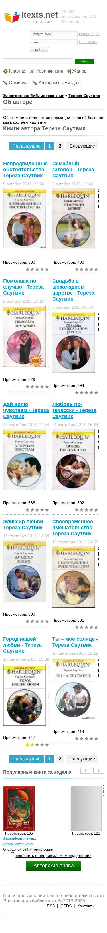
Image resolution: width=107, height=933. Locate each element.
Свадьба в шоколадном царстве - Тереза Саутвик (73, 290)
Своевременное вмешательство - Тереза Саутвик (74, 527)
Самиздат (19, 82)
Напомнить (88, 42)
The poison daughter (45, 789)
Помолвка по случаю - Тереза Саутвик (23, 287)
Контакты (85, 906)
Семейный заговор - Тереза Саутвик (73, 169)
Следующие (82, 146)
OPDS (66, 906)
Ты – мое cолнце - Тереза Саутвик (75, 642)
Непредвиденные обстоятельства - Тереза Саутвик (25, 169)
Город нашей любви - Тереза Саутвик (22, 645)
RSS (51, 906)
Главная (18, 71)
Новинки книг (49, 71)
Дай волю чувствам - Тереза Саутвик (26, 410)
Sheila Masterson (49, 796)
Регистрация (89, 34)
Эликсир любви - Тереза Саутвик (24, 524)
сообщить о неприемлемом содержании (54, 855)
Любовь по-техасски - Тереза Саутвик (74, 410)
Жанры (80, 71)
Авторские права (53, 865)
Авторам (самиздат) (60, 82)
